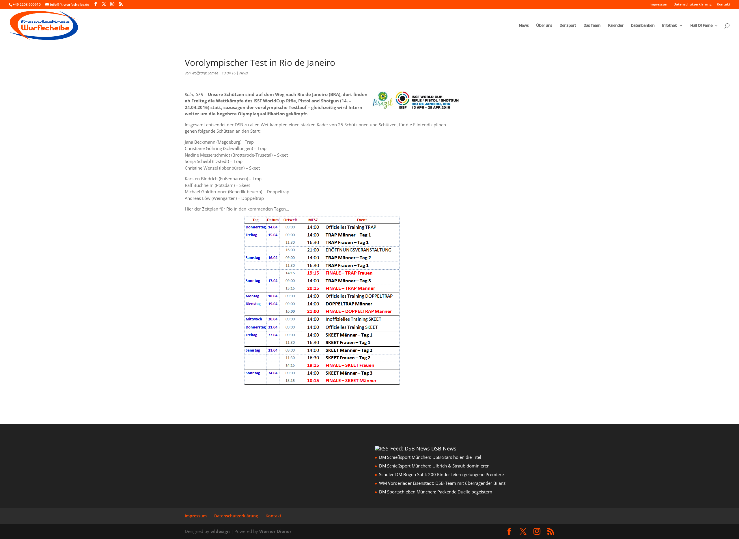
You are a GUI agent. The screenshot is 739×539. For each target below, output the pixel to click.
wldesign (220, 531)
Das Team (591, 25)
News (524, 25)
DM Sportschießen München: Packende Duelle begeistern (435, 492)
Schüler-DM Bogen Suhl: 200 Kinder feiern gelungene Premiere (441, 474)
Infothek (669, 25)
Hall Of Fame (701, 25)
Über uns (544, 25)
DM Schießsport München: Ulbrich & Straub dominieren (434, 466)
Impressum (659, 5)
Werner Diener (275, 531)
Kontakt (723, 5)
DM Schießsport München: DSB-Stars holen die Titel (430, 457)
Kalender (615, 25)
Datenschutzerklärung (692, 5)
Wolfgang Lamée (204, 73)
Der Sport (567, 25)
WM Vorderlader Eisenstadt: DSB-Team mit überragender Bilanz (442, 483)
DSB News (443, 448)
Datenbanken (642, 25)
